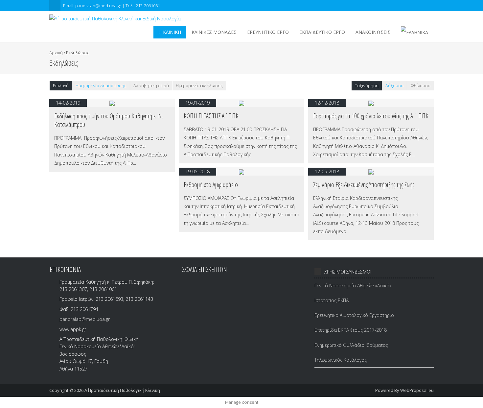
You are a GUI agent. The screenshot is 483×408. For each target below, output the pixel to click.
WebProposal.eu (417, 390)
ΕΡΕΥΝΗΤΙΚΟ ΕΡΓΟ (268, 32)
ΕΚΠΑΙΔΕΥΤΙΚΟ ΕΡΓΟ (322, 32)
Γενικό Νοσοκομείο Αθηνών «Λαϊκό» (352, 285)
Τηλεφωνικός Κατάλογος (340, 360)
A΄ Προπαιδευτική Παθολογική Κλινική (122, 390)
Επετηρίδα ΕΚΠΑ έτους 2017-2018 (350, 330)
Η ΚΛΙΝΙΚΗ (169, 32)
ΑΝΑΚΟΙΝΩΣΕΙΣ (373, 32)
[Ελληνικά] (414, 32)
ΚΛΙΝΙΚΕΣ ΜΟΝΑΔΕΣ (214, 32)
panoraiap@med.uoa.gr (84, 319)
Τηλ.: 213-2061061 (143, 6)
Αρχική (56, 53)
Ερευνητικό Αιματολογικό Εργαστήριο (354, 315)
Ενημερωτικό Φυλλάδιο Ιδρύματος (351, 345)
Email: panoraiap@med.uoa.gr (92, 6)
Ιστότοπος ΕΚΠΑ (331, 300)
